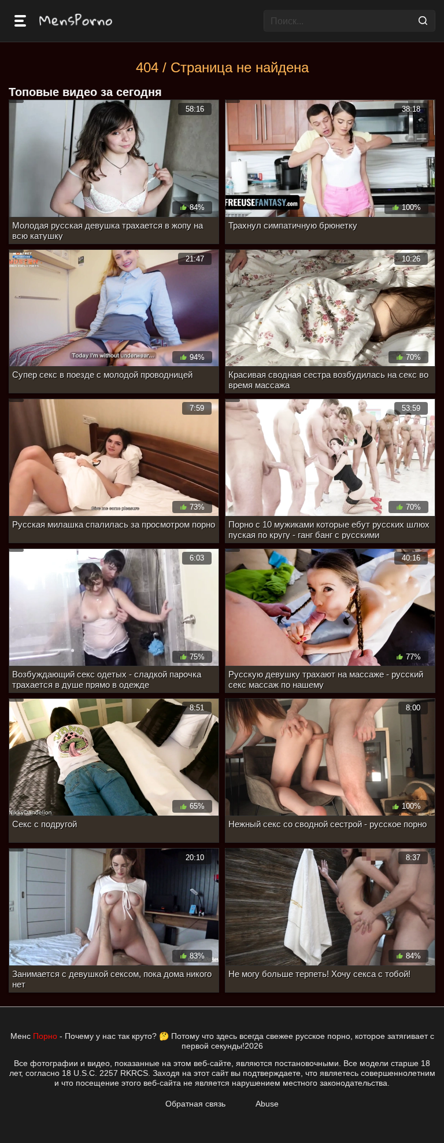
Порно (45, 1036)
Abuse (267, 1103)
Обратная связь (195, 1103)
